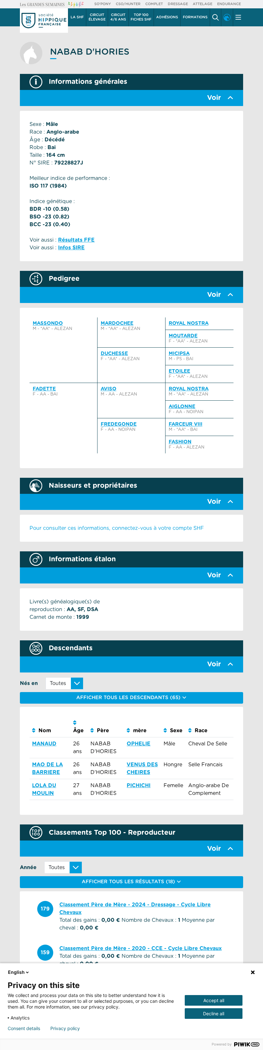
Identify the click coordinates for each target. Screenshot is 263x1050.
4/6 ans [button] (118, 17)
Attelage (202, 4)
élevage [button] (97, 17)
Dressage (178, 4)
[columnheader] (50, 726)
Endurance (229, 4)
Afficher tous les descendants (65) (129, 697)
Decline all (213, 1013)
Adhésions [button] (167, 17)
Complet (154, 4)
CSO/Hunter (128, 4)
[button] (215, 17)
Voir (214, 97)
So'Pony (102, 4)
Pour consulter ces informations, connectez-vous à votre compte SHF (117, 528)
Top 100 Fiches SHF (141, 17)
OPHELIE (138, 743)
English (16, 972)
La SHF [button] (77, 17)
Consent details (24, 1028)
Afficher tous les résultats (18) (129, 881)
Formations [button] (195, 17)
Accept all (213, 1000)
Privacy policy (65, 1028)
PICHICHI (138, 785)
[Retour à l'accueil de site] (44, 20)
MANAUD (44, 743)
